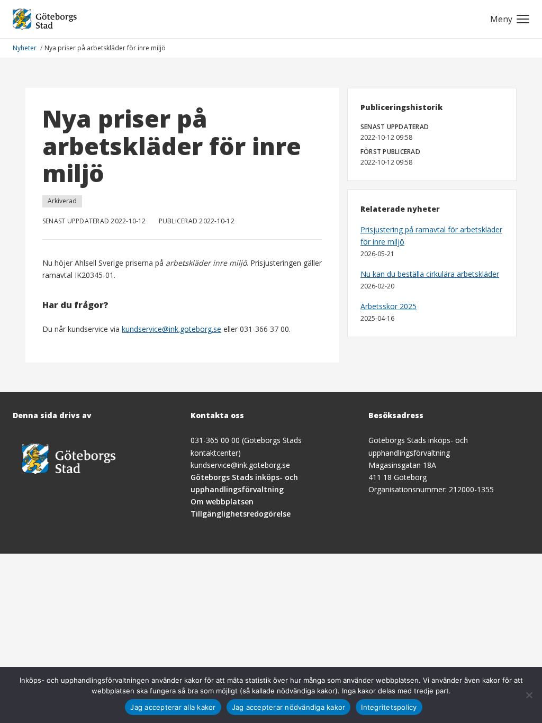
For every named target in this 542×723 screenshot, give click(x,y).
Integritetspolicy (389, 707)
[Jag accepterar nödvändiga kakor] (528, 695)
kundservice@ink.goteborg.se (171, 329)
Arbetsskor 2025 (388, 306)
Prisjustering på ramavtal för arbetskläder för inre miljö (431, 235)
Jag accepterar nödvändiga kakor (289, 707)
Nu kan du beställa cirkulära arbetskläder (429, 274)
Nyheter (25, 47)
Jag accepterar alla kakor (172, 707)
